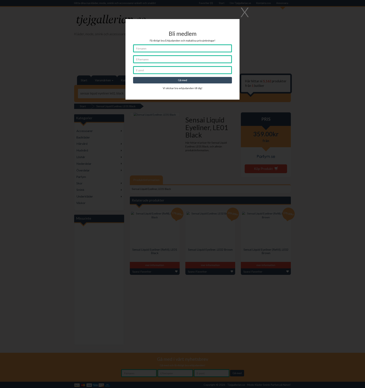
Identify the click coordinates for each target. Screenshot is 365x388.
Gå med (182, 80)
